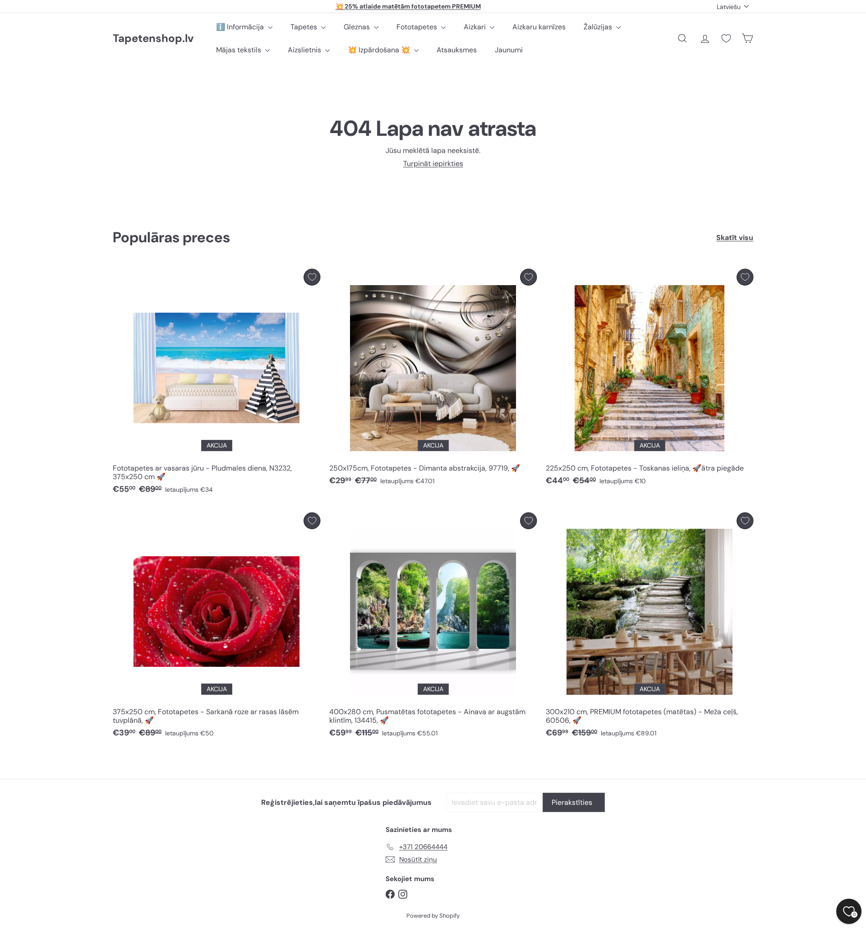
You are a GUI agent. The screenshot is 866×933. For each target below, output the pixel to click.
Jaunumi (509, 50)
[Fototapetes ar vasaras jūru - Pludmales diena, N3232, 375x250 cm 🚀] (216, 383)
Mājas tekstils (239, 50)
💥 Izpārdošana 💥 (380, 50)
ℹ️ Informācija (241, 27)
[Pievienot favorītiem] (312, 277)
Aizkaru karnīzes (539, 27)
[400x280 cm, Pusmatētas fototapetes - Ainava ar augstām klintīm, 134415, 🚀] (433, 627)
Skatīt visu (734, 237)
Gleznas (358, 27)
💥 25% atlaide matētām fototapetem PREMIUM (408, 6)
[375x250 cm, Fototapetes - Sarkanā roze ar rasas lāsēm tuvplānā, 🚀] (216, 627)
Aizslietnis (305, 50)
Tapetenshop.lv (153, 38)
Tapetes (304, 27)
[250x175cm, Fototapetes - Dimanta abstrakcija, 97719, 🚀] (433, 379)
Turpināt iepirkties (433, 163)
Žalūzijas (599, 27)
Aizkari (476, 27)
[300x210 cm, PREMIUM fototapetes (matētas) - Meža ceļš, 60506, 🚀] (649, 627)
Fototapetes (417, 27)
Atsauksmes (457, 50)
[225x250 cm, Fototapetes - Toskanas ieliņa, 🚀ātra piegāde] (649, 379)
